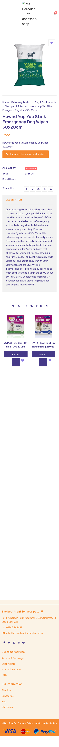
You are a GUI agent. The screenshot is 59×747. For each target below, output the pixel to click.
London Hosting (49, 723)
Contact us (8, 696)
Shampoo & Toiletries (16, 106)
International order (11, 669)
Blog (4, 701)
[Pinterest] (44, 189)
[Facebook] (26, 189)
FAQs (4, 675)
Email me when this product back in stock (25, 154)
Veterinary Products (22, 102)
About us (6, 690)
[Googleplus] (38, 189)
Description (14, 200)
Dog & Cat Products (45, 102)
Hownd (12, 179)
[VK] (50, 189)
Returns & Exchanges (13, 658)
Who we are (8, 707)
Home (5, 102)
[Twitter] (32, 189)
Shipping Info (8, 664)
